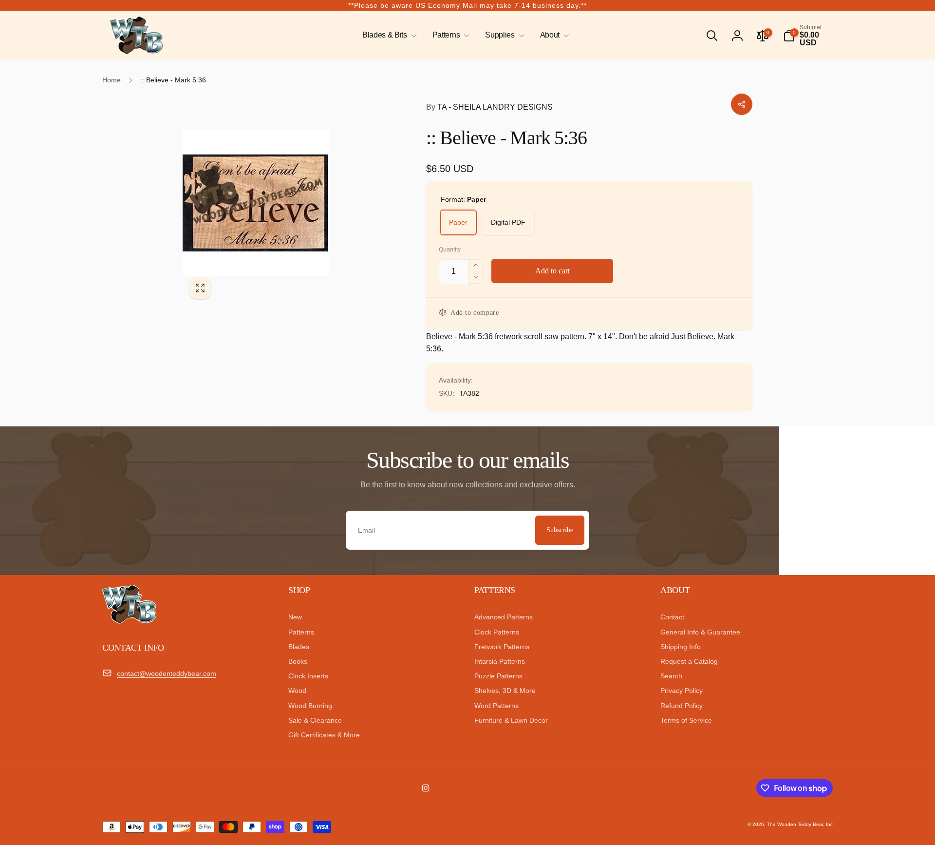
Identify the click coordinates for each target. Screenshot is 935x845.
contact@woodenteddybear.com (166, 673)
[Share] (741, 104)
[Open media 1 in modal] (285, 203)
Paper (458, 222)
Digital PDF (508, 222)
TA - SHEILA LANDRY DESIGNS (489, 107)
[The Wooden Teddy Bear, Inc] (129, 621)
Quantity (450, 250)
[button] (387, 35)
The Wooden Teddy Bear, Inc (800, 824)
